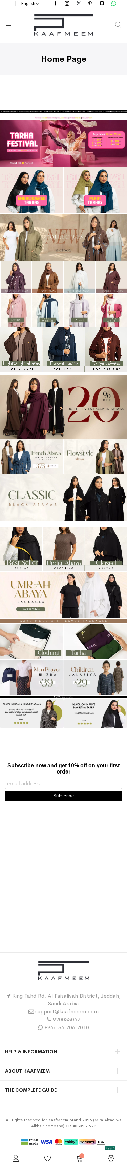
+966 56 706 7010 (66, 1027)
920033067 (66, 1019)
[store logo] (63, 25)
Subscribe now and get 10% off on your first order (63, 769)
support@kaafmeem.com (67, 1011)
